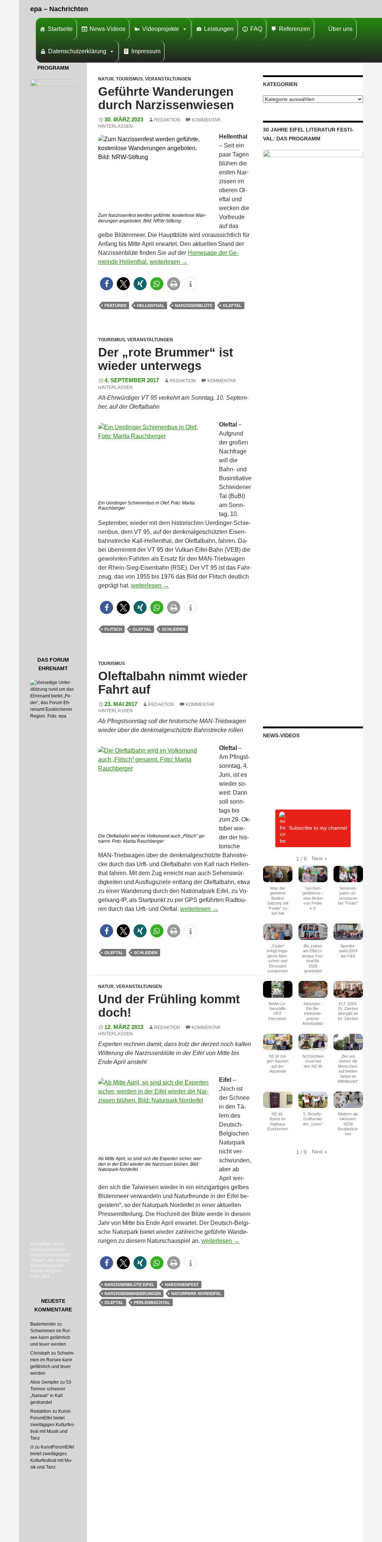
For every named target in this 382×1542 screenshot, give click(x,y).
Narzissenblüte (193, 305)
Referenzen (294, 29)
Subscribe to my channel (318, 828)
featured (115, 305)
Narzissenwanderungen (132, 1293)
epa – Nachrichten (59, 9)
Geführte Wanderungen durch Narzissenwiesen (166, 98)
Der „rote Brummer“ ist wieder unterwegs (165, 359)
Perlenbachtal (152, 1302)
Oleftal (232, 305)
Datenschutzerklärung (77, 51)
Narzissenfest (182, 1284)
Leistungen (219, 29)
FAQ (256, 29)
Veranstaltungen (168, 79)
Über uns (340, 29)
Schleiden (173, 629)
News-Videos (107, 29)
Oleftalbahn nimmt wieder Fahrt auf (172, 682)
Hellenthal (151, 305)
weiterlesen (169, 262)
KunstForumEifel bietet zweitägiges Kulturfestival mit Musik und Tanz (52, 1425)
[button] (106, 283)
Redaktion (167, 120)
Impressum (145, 51)
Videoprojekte (160, 29)
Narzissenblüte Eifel (129, 1284)
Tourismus (129, 79)
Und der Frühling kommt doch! (169, 1005)
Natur (106, 79)
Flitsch (113, 629)
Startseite (60, 29)
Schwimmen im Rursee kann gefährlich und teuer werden (50, 1337)
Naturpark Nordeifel (196, 1293)
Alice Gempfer (44, 1382)
